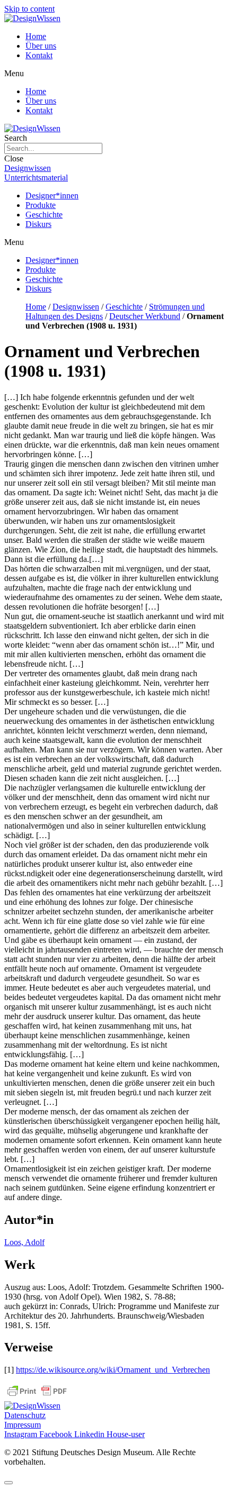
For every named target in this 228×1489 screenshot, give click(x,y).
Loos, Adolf (24, 1242)
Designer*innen (51, 195)
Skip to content (29, 8)
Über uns (40, 45)
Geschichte (44, 214)
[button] (114, 73)
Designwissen (75, 306)
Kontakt (38, 55)
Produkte (40, 205)
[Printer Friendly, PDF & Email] (37, 1396)
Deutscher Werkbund (144, 316)
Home (35, 36)
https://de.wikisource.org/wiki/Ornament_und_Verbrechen (113, 1369)
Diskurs (38, 224)
